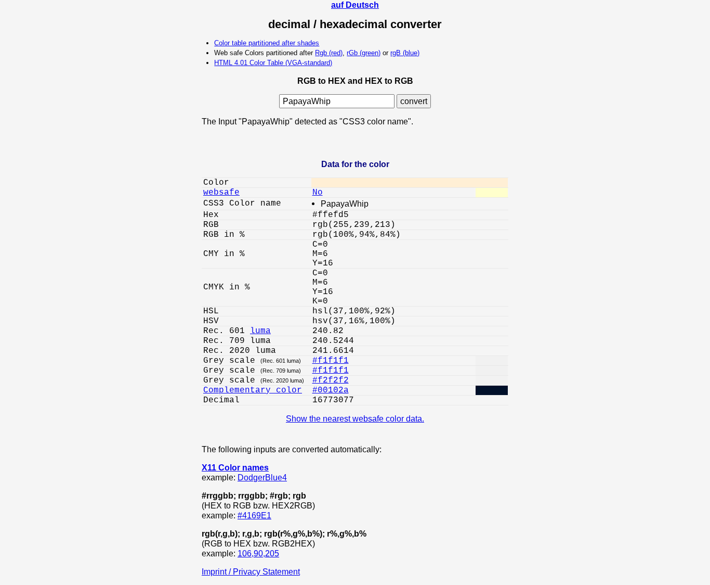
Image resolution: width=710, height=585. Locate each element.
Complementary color (252, 390)
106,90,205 (258, 553)
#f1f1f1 (330, 360)
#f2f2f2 (330, 380)
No (317, 192)
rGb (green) (363, 53)
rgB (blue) (404, 53)
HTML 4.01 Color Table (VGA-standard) (273, 63)
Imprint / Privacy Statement (251, 571)
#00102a (330, 390)
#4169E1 (254, 515)
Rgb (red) (329, 53)
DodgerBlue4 (262, 477)
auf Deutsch (355, 4)
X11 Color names (235, 467)
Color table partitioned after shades (266, 43)
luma (260, 331)
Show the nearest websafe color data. (355, 418)
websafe (221, 192)
